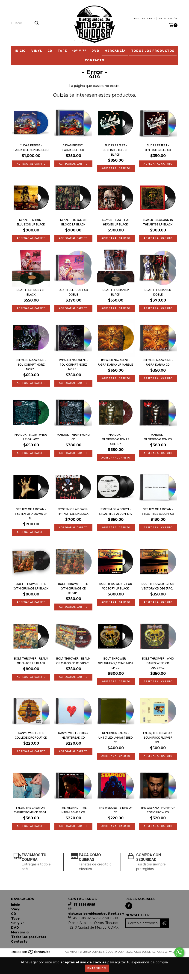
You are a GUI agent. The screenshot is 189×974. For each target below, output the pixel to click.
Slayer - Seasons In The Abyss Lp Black (158, 222)
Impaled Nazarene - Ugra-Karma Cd (158, 362)
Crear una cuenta (143, 18)
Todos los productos (152, 51)
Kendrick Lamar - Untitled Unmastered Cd (115, 737)
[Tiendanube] (31, 953)
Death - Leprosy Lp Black (31, 292)
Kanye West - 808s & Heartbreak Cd (73, 735)
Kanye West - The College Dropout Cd (31, 735)
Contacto (94, 60)
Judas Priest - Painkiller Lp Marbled (31, 148)
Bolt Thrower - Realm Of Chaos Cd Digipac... (73, 661)
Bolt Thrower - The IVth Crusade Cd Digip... (73, 588)
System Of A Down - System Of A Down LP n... (31, 513)
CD (49, 51)
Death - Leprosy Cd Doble (73, 292)
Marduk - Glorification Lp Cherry (116, 439)
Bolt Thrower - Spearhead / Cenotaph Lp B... (115, 663)
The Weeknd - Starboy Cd (116, 810)
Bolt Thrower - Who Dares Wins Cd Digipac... (158, 663)
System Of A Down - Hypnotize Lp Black (73, 511)
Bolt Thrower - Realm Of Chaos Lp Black (31, 661)
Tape (62, 51)
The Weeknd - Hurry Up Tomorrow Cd (157, 810)
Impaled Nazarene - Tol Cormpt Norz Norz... (31, 364)
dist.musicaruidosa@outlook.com (96, 913)
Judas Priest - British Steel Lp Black (115, 150)
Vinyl (36, 51)
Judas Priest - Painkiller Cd (73, 148)
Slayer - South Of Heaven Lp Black (116, 222)
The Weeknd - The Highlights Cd (73, 810)
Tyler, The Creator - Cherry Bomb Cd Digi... (31, 810)
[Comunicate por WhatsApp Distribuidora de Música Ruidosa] (179, 952)
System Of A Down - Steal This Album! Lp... (116, 511)
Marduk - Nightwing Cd (73, 437)
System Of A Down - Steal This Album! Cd (158, 511)
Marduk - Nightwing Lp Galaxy (31, 437)
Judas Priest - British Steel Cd (158, 148)
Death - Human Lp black (116, 292)
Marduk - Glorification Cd (158, 437)
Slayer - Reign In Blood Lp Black (73, 222)
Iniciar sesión (168, 18)
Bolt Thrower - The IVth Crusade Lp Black (31, 586)
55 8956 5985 (84, 904)
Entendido (96, 968)
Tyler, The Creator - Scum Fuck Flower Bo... (158, 737)
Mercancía (115, 51)
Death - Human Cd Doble (158, 292)
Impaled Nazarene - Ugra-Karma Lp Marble (115, 362)
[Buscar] (36, 23)
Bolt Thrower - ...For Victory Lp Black (115, 586)
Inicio (20, 51)
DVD (95, 51)
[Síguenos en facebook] (128, 905)
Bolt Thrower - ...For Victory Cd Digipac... (158, 586)
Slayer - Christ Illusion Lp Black (31, 222)
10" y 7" (79, 51)
